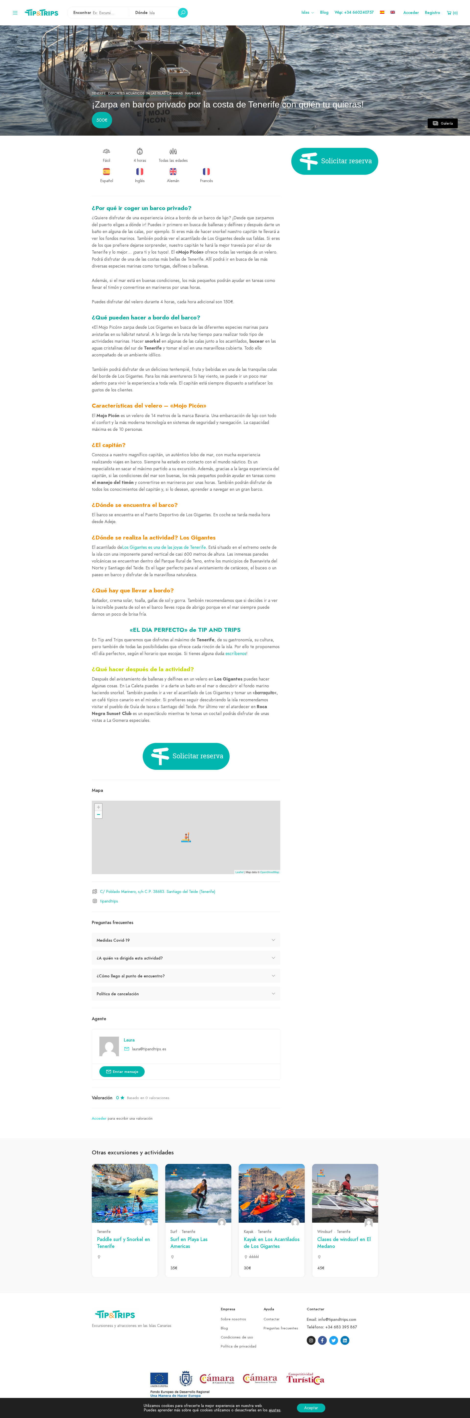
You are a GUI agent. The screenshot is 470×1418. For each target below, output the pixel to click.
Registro (432, 12)
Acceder (411, 12)
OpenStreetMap (269, 872)
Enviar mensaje (125, 1071)
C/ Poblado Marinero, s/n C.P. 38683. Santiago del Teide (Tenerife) (157, 891)
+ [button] (98, 807)
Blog (324, 12)
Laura (129, 1040)
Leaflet (239, 872)
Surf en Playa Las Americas (189, 1243)
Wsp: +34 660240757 (354, 12)
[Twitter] (333, 1340)
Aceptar (311, 1408)
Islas (305, 12)
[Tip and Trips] (42, 12)
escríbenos (235, 653)
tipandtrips (109, 901)
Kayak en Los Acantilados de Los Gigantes (272, 1243)
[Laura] (148, 1222)
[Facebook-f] (322, 1340)
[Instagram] (311, 1340)
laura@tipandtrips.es (149, 1049)
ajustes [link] (275, 1410)
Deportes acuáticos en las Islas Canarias (145, 93)
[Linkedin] (345, 1340)
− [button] (98, 814)
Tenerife (99, 93)
